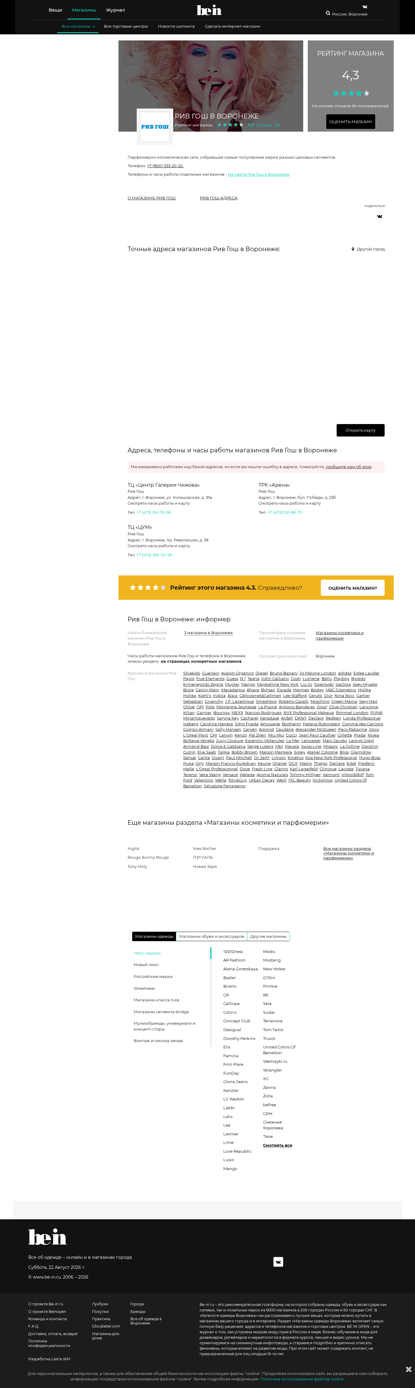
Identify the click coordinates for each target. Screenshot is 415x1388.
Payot (188, 678)
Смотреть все (277, 1145)
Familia (230, 1055)
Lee (227, 1125)
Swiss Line (311, 746)
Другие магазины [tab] (268, 936)
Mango (248, 684)
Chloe (189, 706)
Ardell (287, 718)
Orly (200, 763)
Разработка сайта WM (49, 1359)
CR (226, 995)
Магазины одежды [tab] (154, 936)
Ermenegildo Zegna (203, 684)
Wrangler (272, 1070)
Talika (224, 752)
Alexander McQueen (316, 729)
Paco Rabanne (352, 729)
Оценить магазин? (352, 588)
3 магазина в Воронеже (208, 632)
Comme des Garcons (362, 723)
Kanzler (230, 1090)
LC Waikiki (233, 1098)
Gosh (296, 678)
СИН (268, 1113)
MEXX (237, 712)
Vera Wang (210, 774)
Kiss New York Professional (331, 757)
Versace (230, 774)
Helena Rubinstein (321, 723)
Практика (101, 1319)
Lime (228, 1142)
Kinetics (296, 757)
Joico (374, 729)
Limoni (279, 757)
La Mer (293, 740)
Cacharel (249, 718)
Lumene (311, 678)
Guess (232, 678)
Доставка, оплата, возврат (53, 1334)
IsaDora (343, 684)
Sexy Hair (368, 701)
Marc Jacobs (335, 740)
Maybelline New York (278, 684)
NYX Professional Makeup (308, 712)
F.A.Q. (33, 1326)
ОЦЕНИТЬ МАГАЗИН (350, 121)
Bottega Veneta (198, 740)
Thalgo (321, 763)
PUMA (376, 712)
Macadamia (233, 689)
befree (269, 1104)
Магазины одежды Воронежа (322, 1321)
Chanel (280, 763)
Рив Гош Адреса (219, 197)
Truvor (269, 1038)
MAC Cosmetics (341, 689)
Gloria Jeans (235, 1081)
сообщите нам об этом (349, 466)
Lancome (368, 706)
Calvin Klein (207, 689)
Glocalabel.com (106, 1326)
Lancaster (311, 740)
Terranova (273, 1020)
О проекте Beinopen (47, 1312)
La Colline (350, 746)
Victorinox (323, 780)
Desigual (232, 1029)
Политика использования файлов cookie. (302, 1378)
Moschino (320, 701)
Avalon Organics (237, 673)
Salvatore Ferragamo (224, 785)
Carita (204, 757)
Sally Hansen (228, 729)
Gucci (291, 735)
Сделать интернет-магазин (232, 26)
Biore (188, 689)
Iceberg (190, 723)
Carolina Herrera (216, 723)
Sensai (189, 757)
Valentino (203, 780)
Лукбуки (100, 1304)
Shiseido (191, 673)
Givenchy (214, 701)
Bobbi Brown (245, 752)
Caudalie (285, 729)
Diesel (262, 673)
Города (137, 1304)
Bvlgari (268, 689)
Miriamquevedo (199, 718)
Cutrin (189, 752)
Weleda (247, 774)
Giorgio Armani (198, 729)
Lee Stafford (295, 695)
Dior (328, 695)
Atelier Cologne (322, 752)
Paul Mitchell (239, 757)
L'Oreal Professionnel (217, 768)
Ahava (253, 689)
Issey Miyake (365, 684)
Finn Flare (233, 1064)
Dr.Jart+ (262, 757)
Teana (253, 678)
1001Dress (233, 951)
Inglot (133, 848)
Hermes (301, 689)
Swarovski (324, 684)
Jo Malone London (318, 673)
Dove (245, 768)
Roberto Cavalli (294, 701)
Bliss (344, 752)
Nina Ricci (344, 695)
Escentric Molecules (264, 740)
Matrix (306, 763)
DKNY (301, 718)
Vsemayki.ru (275, 1061)
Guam (218, 757)
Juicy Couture (229, 740)
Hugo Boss (369, 757)
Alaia (233, 695)
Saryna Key (228, 718)
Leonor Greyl (361, 740)
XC (266, 1078)
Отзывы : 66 (268, 125)
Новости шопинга (176, 26)
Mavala (292, 746)
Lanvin (226, 735)
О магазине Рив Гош (152, 197)
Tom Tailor (273, 1029)
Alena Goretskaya (240, 968)
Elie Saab (206, 752)
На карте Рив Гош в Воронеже (259, 174)
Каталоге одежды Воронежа (228, 1315)
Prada (360, 735)
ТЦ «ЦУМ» (140, 527)
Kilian (189, 712)
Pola (210, 706)
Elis (226, 1046)
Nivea (373, 735)
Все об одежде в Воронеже (146, 1321)
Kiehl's (204, 695)
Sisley (299, 752)
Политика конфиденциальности (49, 1343)
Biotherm (291, 723)
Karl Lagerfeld (304, 768)
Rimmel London (352, 712)
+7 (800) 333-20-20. (165, 165)
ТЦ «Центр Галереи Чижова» (164, 485)
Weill (281, 780)
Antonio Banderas (297, 706)
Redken (333, 718)
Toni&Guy (237, 780)
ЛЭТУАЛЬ (203, 857)
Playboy (341, 678)
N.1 (243, 678)
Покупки (100, 1312)
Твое (268, 1136)
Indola (219, 695)
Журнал (115, 10)
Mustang (272, 960)
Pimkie (270, 986)
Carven (250, 729)
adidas (345, 673)
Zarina (269, 1087)
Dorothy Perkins (239, 1038)
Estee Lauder (366, 673)
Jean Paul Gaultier (317, 735)
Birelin (230, 986)
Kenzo (241, 735)
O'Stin (269, 977)
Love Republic (237, 1151)
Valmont (331, 774)
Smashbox (266, 701)
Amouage (270, 723)
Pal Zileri (257, 735)
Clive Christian (343, 706)
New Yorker (274, 968)
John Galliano (275, 678)
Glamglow (361, 752)
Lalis (227, 1116)
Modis (269, 951)
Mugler (232, 684)
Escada (284, 689)
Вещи (55, 10)
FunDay (231, 1073)
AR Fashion (234, 960)
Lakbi (229, 1107)
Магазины (84, 10)
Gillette (345, 735)
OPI (200, 706)
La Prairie (267, 706)
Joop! (322, 706)
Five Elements (210, 678)
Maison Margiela (275, 752)
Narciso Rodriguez (263, 712)
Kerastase (269, 718)
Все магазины (76, 26)
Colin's (229, 1012)
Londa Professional (362, 718)
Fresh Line (262, 768)
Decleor (316, 718)
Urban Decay (262, 780)
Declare (337, 763)
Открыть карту (361, 430)
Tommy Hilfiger (305, 774)
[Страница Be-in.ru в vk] (364, 6)
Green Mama (344, 701)
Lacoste (346, 768)
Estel (351, 763)
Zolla (268, 1095)
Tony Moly (137, 866)
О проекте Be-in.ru (45, 1304)
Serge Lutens (260, 746)
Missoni (330, 746)
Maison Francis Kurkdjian (231, 763)
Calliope (231, 1003)
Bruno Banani (284, 673)
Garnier (204, 712)
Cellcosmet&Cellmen (260, 695)
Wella (220, 780)
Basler (229, 977)
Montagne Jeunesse (236, 706)
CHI (213, 735)
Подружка (269, 848)
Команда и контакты (47, 1319)
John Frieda (247, 723)
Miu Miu (276, 735)
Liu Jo (306, 684)
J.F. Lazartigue (239, 701)
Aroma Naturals (272, 774)
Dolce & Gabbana (228, 746)
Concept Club (236, 1020)
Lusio (228, 1159)
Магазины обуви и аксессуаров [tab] (211, 936)
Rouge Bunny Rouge (148, 857)
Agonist (266, 729)
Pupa (188, 763)
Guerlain (210, 673)
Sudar (269, 1012)
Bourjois (221, 712)
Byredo (358, 678)
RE (266, 995)
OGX (293, 763)
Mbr (279, 746)
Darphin (370, 746)
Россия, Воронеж (350, 14)
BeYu (326, 678)
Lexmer (230, 1133)
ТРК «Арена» (274, 485)
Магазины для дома (105, 1336)
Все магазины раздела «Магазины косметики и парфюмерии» (348, 853)
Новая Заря (205, 866)
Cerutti (315, 695)
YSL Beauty (299, 780)
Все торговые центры (126, 26)
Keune (264, 763)
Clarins (281, 768)
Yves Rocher (204, 848)
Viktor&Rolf (352, 774)
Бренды (137, 1312)
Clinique (328, 768)
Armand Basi (196, 746)
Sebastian (193, 701)
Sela (267, 1003)
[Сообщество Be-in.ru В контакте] (278, 1262)
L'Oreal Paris (195, 735)
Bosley (317, 689)
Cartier (363, 695)
